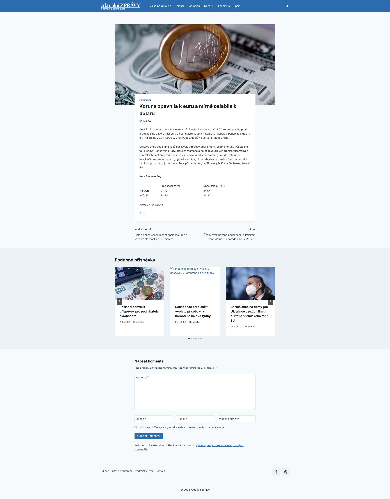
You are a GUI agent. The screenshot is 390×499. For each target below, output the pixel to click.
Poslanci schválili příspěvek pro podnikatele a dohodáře (139, 311)
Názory (208, 5)
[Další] (270, 301)
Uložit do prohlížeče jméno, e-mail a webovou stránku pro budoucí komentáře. (181, 427)
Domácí (179, 5)
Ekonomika (223, 5)
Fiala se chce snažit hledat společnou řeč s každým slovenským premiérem (161, 234)
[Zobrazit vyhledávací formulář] (287, 6)
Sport (237, 5)
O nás (105, 470)
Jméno (141, 418)
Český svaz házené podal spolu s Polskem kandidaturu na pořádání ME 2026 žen (229, 234)
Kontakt (160, 470)
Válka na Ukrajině (160, 5)
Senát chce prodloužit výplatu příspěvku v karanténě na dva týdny (193, 311)
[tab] (189, 338)
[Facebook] (276, 472)
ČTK (142, 213)
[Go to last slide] (119, 301)
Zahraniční (194, 5)
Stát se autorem (122, 470)
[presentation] (139, 283)
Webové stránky (229, 418)
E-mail (182, 418)
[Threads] (286, 472)
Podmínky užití (144, 470)
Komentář (143, 377)
